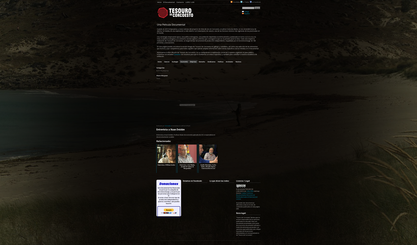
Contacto (180, 2)
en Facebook (256, 2)
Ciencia (166, 62)
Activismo (229, 62)
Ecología (175, 62)
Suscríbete (236, 2)
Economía (184, 62)
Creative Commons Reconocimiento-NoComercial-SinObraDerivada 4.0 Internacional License (246, 196)
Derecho (202, 62)
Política (220, 62)
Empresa (193, 62)
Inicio (159, 2)
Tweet (158, 78)
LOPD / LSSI (190, 2)
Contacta (177, 54)
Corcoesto (168, 126)
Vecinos (238, 62)
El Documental (169, 2)
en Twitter (246, 2)
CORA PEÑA (249, 191)
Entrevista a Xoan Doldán (170, 129)
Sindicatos (211, 62)
